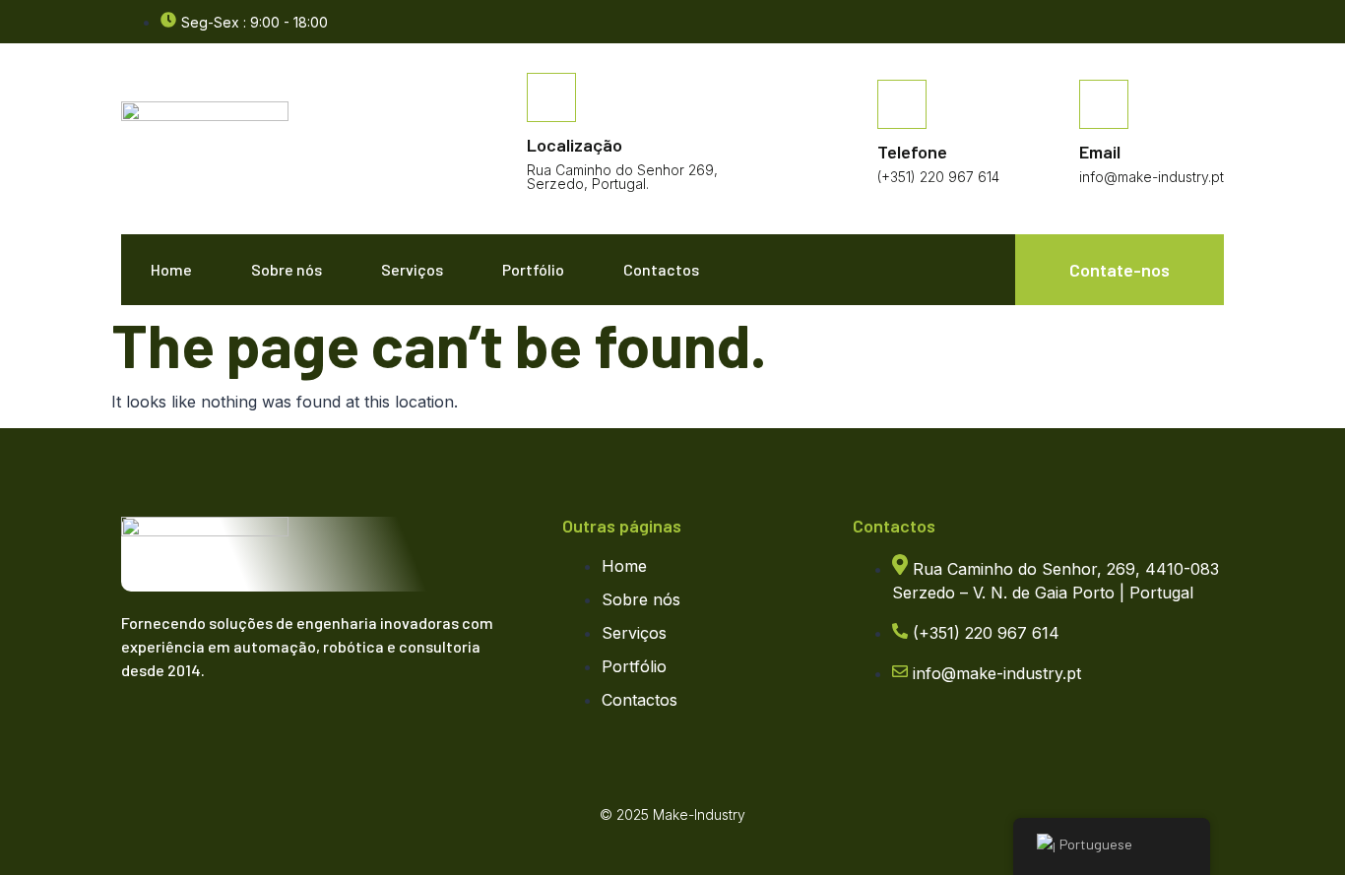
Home (171, 269)
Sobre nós (286, 269)
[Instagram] (224, 728)
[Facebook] (1214, 22)
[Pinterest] (264, 728)
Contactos (661, 269)
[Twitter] (185, 728)
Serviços (412, 269)
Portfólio (533, 269)
